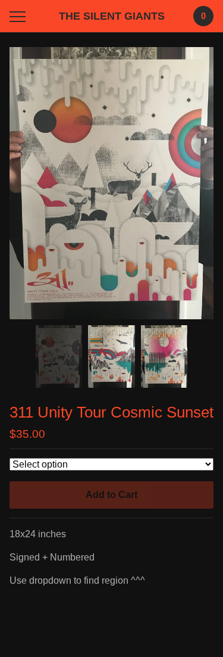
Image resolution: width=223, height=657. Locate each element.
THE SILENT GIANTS (112, 16)
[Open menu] (20, 16)
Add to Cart (111, 495)
